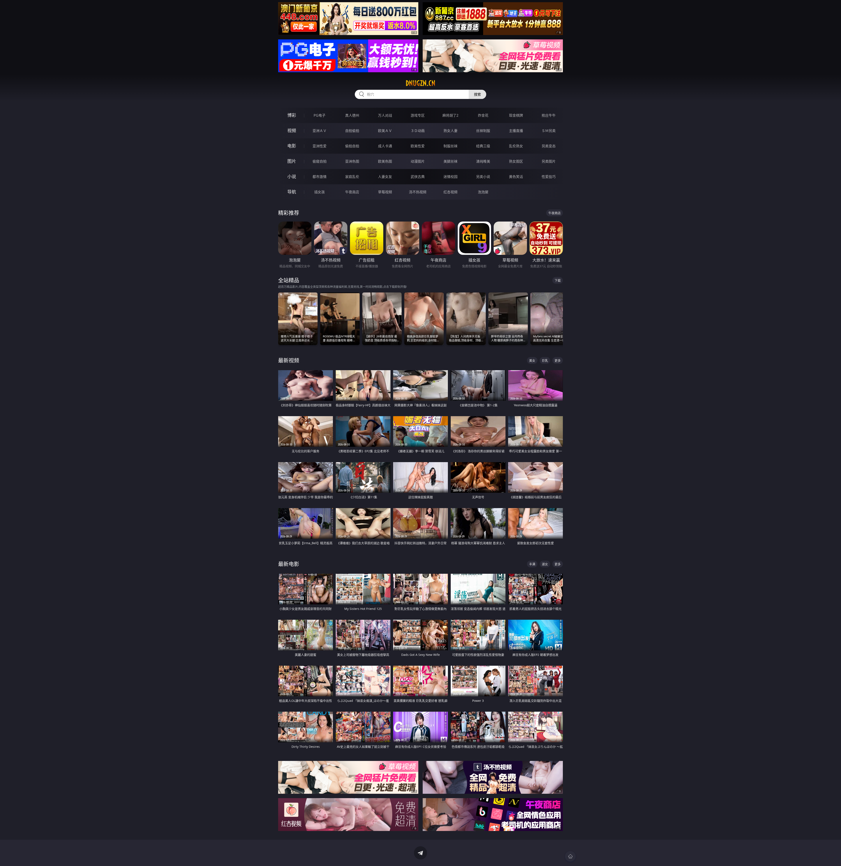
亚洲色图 (352, 161)
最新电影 (288, 563)
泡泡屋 (483, 192)
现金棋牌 (516, 115)
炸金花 (483, 115)
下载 (558, 280)
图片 (291, 161)
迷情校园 (450, 176)
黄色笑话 (516, 176)
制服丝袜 (450, 146)
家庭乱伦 (352, 176)
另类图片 (549, 161)
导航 (291, 192)
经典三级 (483, 146)
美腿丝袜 (450, 161)
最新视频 (288, 360)
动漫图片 (418, 161)
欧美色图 (385, 161)
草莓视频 (385, 192)
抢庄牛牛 (549, 115)
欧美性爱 (418, 146)
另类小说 (483, 176)
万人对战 (385, 115)
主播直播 (516, 130)
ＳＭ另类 (549, 130)
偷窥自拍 (320, 161)
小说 (291, 177)
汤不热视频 (417, 192)
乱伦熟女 (516, 146)
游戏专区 (418, 115)
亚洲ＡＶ (320, 130)
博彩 (291, 115)
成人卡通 (385, 146)
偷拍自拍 (352, 146)
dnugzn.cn (420, 83)
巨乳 (545, 360)
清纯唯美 (483, 161)
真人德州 (352, 115)
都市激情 (320, 176)
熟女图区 (516, 161)
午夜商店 (352, 192)
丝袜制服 (483, 130)
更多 (558, 360)
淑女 (545, 564)
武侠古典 (418, 176)
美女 (532, 360)
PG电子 (319, 115)
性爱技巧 (549, 176)
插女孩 (319, 192)
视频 (291, 131)
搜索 (477, 94)
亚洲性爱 (320, 146)
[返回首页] (570, 856)
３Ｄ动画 (418, 130)
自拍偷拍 (352, 130)
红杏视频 (450, 192)
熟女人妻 (450, 130)
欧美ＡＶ (385, 130)
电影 (291, 146)
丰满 (532, 564)
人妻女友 (385, 176)
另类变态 (549, 146)
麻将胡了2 (450, 115)
